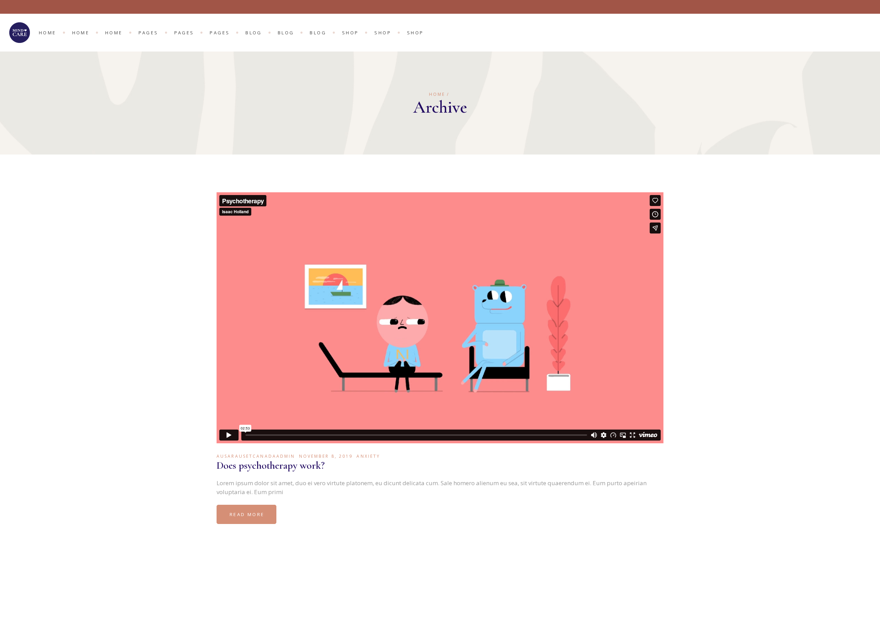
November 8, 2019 (326, 456)
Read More (247, 514)
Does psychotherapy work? (271, 465)
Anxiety (368, 456)
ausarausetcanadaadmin (256, 456)
